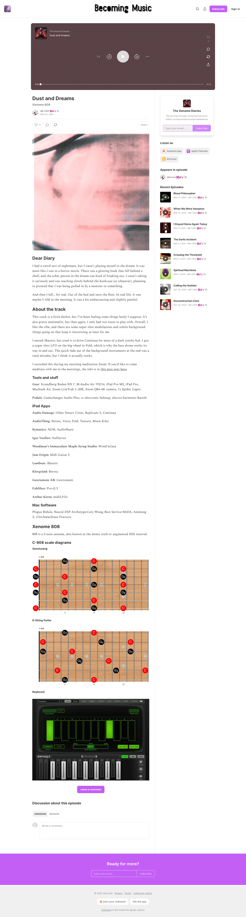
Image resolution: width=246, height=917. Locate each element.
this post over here (114, 369)
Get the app (139, 901)
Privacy (118, 893)
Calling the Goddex (185, 285)
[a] (165, 197)
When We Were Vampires (189, 208)
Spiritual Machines (185, 270)
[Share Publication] (204, 9)
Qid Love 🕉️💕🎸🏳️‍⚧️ (49, 111)
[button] (98, 57)
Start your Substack (114, 901)
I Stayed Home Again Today (190, 224)
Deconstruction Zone (186, 300)
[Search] (197, 9)
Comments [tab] (40, 813)
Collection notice (142, 893)
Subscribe (218, 9)
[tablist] (46, 814)
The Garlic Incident (185, 239)
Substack (106, 909)
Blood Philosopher (184, 193)
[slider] (122, 84)
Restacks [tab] (54, 813)
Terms (128, 893)
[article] (187, 197)
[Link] (27, 258)
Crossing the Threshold (188, 254)
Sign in (235, 9)
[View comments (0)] (208, 49)
